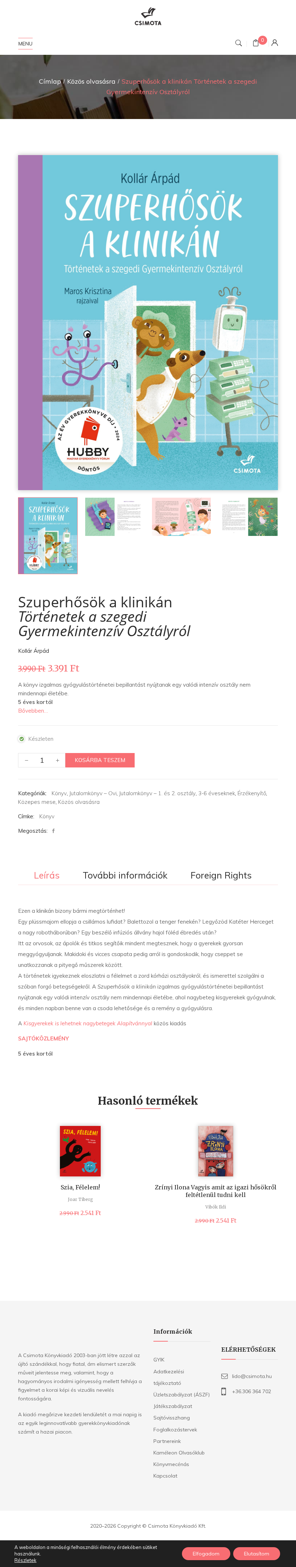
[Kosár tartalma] (255, 43)
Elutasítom (256, 1553)
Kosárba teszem (100, 760)
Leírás (47, 876)
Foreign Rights (221, 876)
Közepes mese (37, 801)
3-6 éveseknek (216, 793)
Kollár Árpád (33, 650)
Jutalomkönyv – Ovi (93, 793)
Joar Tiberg (80, 1199)
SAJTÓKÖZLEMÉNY (43, 1038)
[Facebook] (55, 831)
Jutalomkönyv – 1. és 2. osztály (157, 793)
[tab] (47, 876)
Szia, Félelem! (80, 1187)
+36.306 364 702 (251, 1391)
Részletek (25, 1560)
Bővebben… (33, 710)
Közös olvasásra (91, 81)
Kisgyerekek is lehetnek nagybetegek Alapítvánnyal (87, 1023)
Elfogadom (206, 1553)
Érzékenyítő (252, 793)
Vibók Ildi (215, 1207)
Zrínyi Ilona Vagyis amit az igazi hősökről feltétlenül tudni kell (216, 1191)
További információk (125, 876)
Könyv (59, 793)
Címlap (50, 81)
